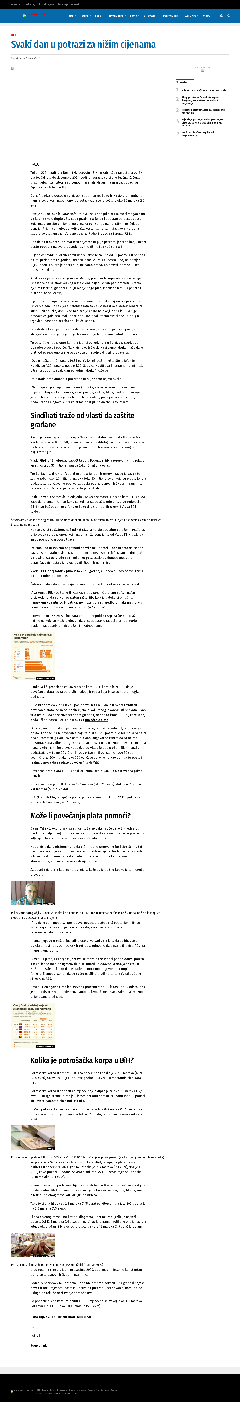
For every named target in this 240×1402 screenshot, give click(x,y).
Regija (84, 15)
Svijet (98, 15)
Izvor (34, 1327)
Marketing (29, 4)
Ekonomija (116, 15)
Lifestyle (150, 15)
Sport (133, 15)
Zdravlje (190, 15)
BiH (70, 15)
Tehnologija (170, 15)
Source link (38, 1345)
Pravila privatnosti (68, 4)
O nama (15, 4)
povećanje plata (96, 720)
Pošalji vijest (46, 4)
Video (206, 15)
